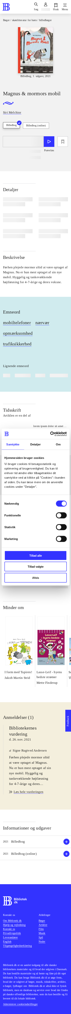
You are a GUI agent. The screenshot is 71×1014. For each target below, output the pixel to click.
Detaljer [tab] (35, 444)
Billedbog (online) (36, 125)
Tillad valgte (36, 566)
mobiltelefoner (17, 322)
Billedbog (11, 125)
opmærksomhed (18, 333)
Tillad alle (35, 555)
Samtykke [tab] (12, 444)
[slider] (35, 55)
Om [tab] (58, 444)
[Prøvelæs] (49, 141)
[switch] (61, 515)
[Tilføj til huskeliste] (62, 141)
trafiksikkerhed (17, 343)
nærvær (42, 322)
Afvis (35, 577)
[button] (35, 842)
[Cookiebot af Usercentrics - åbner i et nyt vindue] (50, 433)
